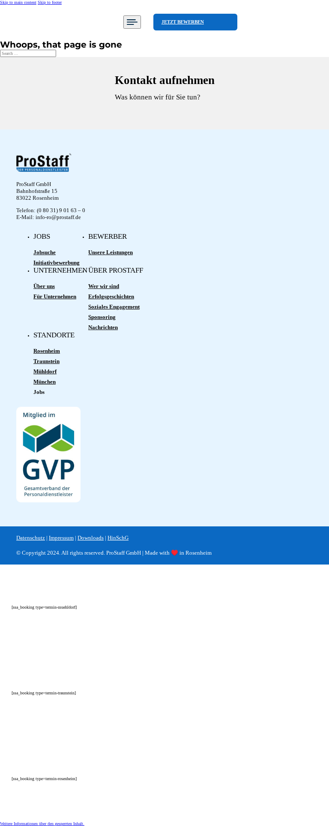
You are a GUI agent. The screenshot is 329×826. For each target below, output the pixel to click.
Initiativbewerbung (56, 262)
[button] (42, 823)
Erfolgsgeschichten (111, 296)
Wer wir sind (103, 286)
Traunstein (46, 361)
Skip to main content (18, 2)
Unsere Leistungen (110, 252)
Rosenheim (46, 351)
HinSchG (118, 538)
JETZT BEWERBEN (183, 21)
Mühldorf (45, 371)
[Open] (132, 22)
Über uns (44, 286)
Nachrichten (103, 327)
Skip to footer (50, 2)
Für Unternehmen (54, 296)
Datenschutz (30, 538)
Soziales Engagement (114, 306)
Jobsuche (44, 252)
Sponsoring (102, 317)
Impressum (61, 538)
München (44, 381)
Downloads (91, 538)
